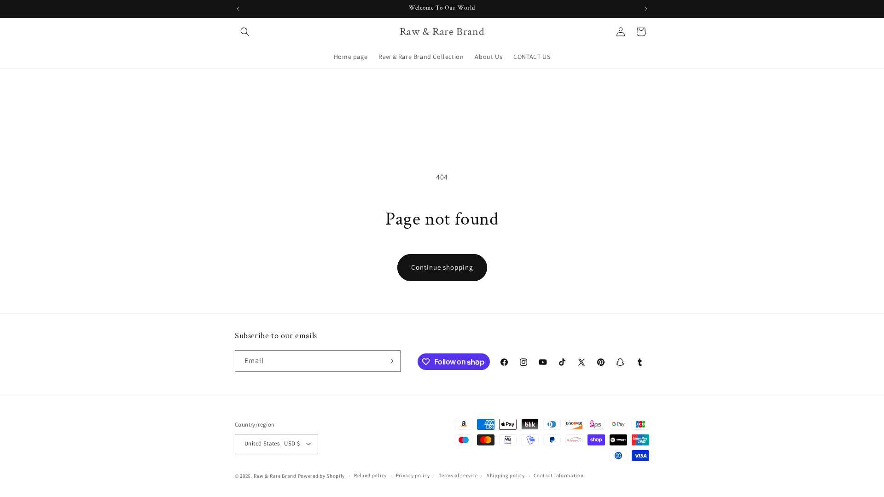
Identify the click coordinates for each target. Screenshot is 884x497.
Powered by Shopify (321, 476)
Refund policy (370, 475)
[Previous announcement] (238, 8)
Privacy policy (413, 475)
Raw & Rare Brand (276, 476)
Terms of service (458, 475)
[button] (245, 32)
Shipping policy (506, 475)
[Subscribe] (390, 361)
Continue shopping (442, 267)
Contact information (558, 475)
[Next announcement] (646, 8)
